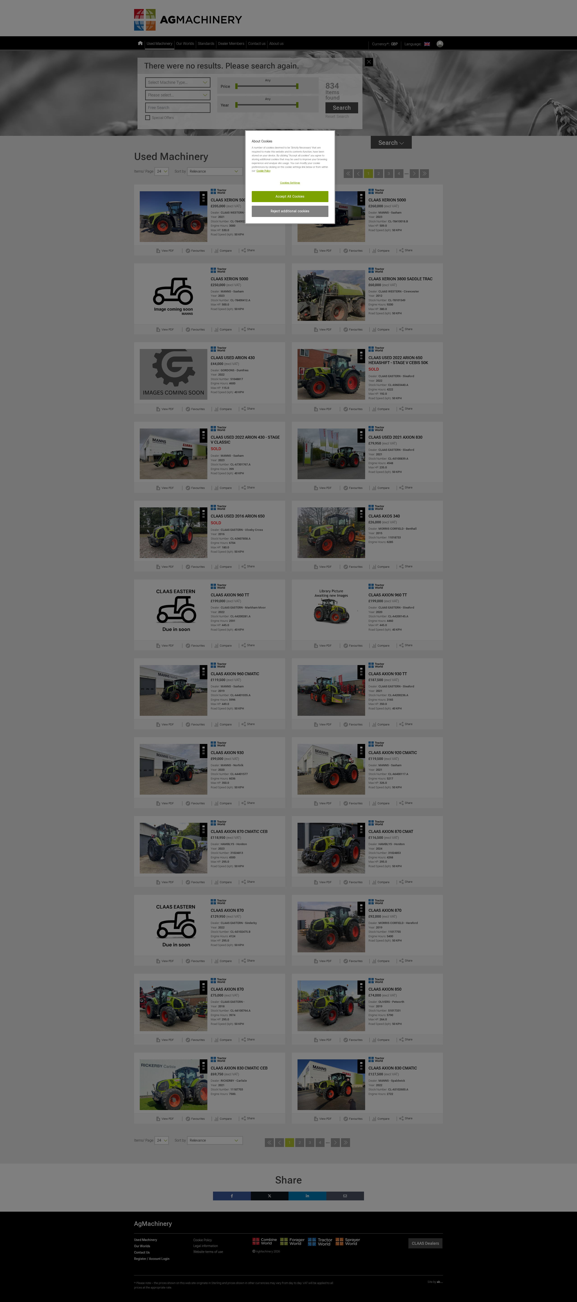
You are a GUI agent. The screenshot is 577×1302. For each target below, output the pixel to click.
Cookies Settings (290, 182)
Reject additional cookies (290, 211)
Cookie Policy (263, 170)
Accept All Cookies (290, 196)
